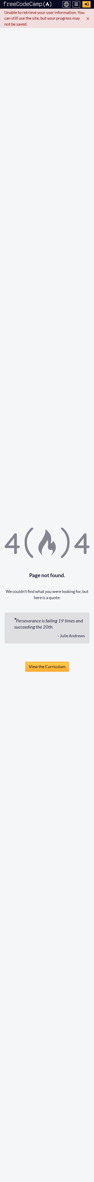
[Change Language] (66, 4)
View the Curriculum (47, 666)
